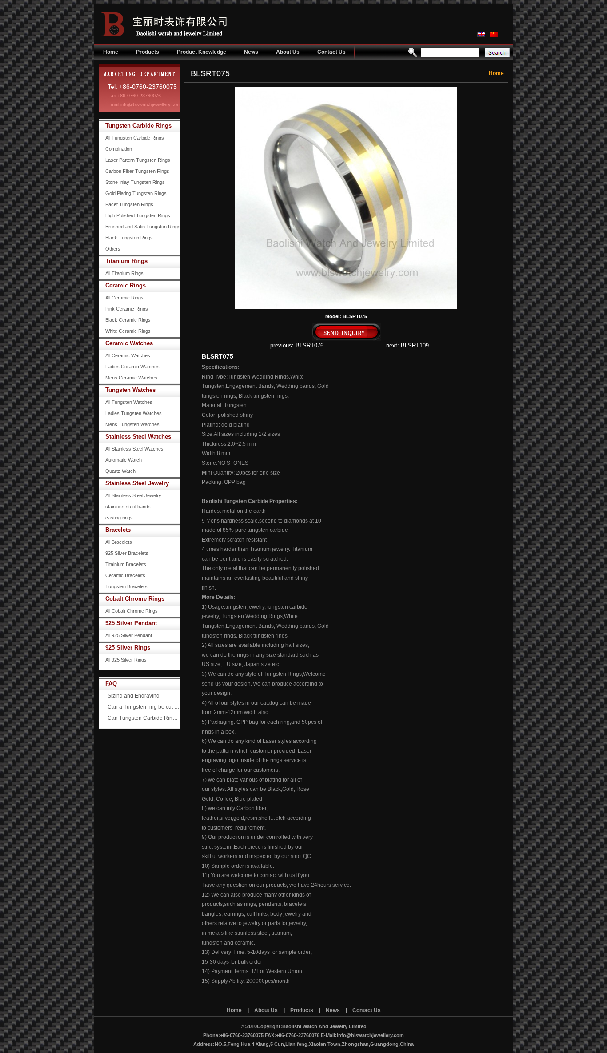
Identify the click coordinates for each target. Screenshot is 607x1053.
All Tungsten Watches (128, 402)
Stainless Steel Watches (138, 436)
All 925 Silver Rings (126, 659)
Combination (118, 149)
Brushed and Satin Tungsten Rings (142, 226)
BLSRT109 (415, 345)
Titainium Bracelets (125, 564)
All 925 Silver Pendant (128, 635)
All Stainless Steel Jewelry (133, 495)
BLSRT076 (309, 345)
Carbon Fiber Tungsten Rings (137, 171)
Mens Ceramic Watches (131, 377)
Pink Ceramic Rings (126, 308)
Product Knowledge (201, 52)
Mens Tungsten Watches (132, 424)
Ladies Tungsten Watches (133, 413)
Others (112, 248)
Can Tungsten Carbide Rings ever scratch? (144, 718)
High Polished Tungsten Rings (137, 215)
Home (110, 52)
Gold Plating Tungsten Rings (136, 193)
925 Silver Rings (127, 647)
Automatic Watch (123, 460)
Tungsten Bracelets (126, 586)
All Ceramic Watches (127, 355)
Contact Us (331, 52)
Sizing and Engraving (134, 696)
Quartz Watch (120, 471)
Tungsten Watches (130, 390)
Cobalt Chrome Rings (134, 598)
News (251, 52)
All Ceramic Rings (124, 297)
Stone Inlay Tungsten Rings (135, 182)
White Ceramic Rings (128, 331)
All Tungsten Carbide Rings (134, 137)
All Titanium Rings (124, 273)
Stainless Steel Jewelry (137, 483)
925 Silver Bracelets (126, 553)
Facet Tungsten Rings (129, 204)
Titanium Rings (126, 261)
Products (147, 52)
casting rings (119, 517)
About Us (288, 52)
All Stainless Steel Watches (134, 448)
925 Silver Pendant (131, 623)
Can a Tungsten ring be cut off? (144, 707)
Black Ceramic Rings (128, 320)
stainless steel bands (128, 506)
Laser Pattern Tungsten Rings (137, 160)
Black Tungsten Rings (129, 237)
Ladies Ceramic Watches (132, 366)
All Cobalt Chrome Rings (131, 611)
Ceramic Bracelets (125, 575)
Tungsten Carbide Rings (138, 125)
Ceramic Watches (129, 343)
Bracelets (118, 529)
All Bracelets (118, 542)
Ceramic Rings (125, 285)
